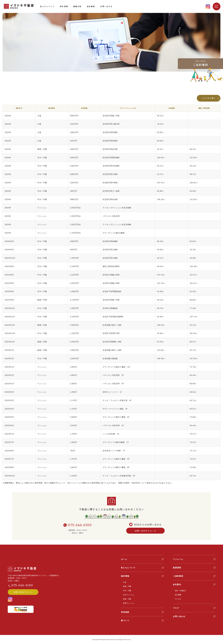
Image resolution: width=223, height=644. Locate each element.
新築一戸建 (127, 586)
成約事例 (91, 6)
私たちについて (47, 6)
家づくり (125, 620)
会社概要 (178, 595)
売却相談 (125, 612)
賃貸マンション (128, 603)
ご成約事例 (178, 576)
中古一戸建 (127, 591)
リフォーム (178, 559)
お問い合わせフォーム (145, 530)
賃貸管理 (177, 568)
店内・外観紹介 (180, 591)
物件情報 (64, 6)
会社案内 (177, 584)
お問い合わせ (106, 6)
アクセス (178, 599)
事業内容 (77, 6)
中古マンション (128, 595)
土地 (124, 582)
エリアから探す (208, 98)
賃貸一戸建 (127, 599)
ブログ (176, 608)
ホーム (124, 559)
